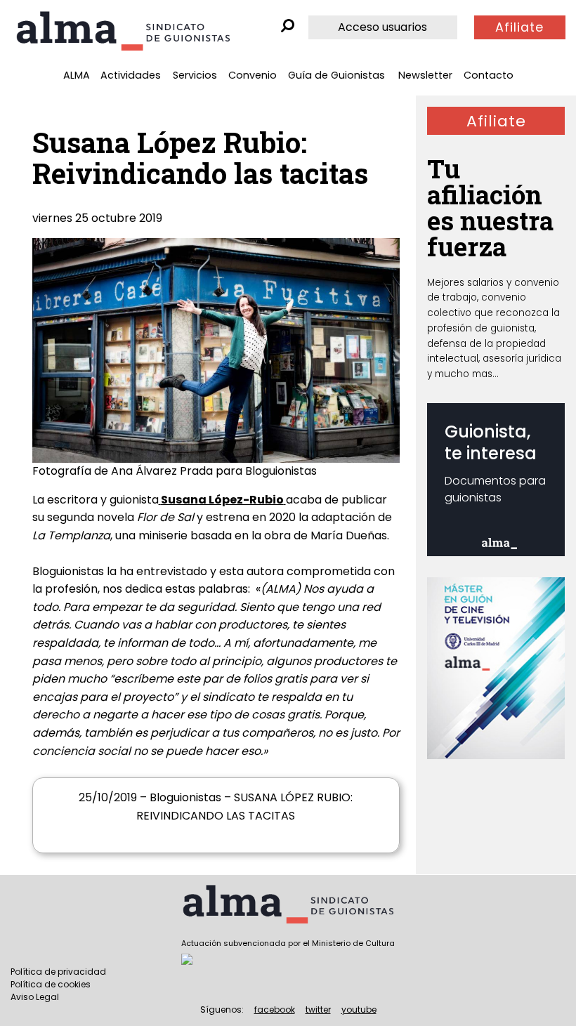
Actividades (130, 75)
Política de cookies (51, 984)
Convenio (252, 75)
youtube (359, 1009)
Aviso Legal (35, 997)
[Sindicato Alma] (123, 31)
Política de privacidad (58, 972)
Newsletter (425, 75)
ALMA (76, 75)
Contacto (488, 75)
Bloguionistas (68, 571)
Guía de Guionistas (336, 75)
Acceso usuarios (382, 27)
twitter (318, 1009)
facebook (274, 1009)
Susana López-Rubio (222, 500)
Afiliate (519, 27)
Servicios (195, 75)
